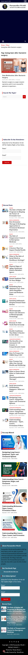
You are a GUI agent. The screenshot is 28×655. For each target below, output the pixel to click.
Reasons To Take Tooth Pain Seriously (16, 324)
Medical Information (14, 220)
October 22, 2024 (13, 318)
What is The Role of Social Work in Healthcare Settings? (16, 258)
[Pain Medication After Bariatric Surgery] (14, 65)
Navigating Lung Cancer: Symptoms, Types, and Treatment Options (17, 400)
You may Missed (8, 433)
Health (11, 234)
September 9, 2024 (13, 427)
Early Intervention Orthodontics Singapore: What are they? (16, 388)
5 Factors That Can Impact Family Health (17, 249)
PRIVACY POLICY (13, 647)
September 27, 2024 (13, 357)
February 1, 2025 (12, 282)
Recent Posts (8, 205)
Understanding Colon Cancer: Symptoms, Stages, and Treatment (17, 411)
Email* (4, 155)
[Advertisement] (14, 25)
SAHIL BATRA (12, 79)
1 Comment (18, 79)
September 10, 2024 (13, 405)
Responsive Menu (25, 1)
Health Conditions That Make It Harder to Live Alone (17, 333)
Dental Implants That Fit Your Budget (17, 279)
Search (24, 96)
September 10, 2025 (13, 231)
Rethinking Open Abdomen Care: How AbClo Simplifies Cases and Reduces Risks (16, 290)
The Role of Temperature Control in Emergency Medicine (17, 239)
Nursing (11, 208)
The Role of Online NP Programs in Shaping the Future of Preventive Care (17, 213)
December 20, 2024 (13, 296)
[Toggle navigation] (3, 41)
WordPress (20, 652)
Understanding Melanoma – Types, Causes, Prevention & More (12, 508)
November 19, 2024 (13, 306)
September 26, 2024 (13, 367)
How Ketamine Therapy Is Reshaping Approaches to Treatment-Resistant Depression (17, 226)
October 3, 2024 (12, 349)
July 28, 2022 (5, 79)
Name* (4, 148)
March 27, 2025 (12, 252)
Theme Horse (16, 650)
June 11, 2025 (12, 244)
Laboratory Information (8, 71)
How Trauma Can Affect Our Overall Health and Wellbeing (17, 363)
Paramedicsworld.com (11, 572)
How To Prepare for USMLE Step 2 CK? (16, 354)
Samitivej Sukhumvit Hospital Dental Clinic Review (17, 302)
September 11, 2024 (13, 381)
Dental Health (12, 276)
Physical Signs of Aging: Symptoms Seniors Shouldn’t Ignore (15, 269)
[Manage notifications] (4, 651)
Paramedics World (18, 645)
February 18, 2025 (13, 262)
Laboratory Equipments (14, 339)
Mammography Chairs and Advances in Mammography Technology (17, 313)
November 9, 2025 (13, 217)
